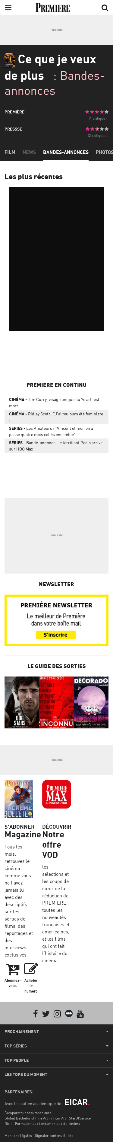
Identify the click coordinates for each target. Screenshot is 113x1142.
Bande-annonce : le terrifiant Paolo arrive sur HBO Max (55, 445)
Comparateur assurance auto (28, 1112)
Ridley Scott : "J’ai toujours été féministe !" (56, 417)
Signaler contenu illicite (54, 1135)
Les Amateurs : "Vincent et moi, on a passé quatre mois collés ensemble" (51, 431)
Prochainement (22, 1031)
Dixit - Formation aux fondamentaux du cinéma (42, 1123)
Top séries (16, 1046)
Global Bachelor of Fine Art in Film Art (35, 1118)
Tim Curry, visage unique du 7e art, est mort (54, 402)
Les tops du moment (26, 1074)
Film (10, 152)
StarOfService (80, 1118)
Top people (17, 1060)
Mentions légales (18, 1135)
